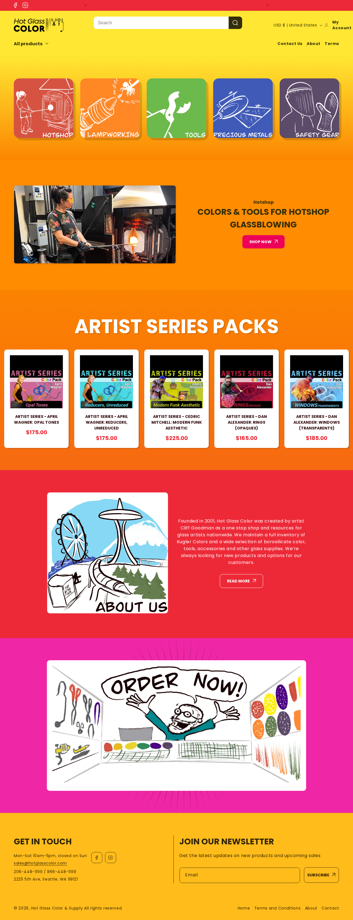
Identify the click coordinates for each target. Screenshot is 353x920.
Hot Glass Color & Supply (57, 908)
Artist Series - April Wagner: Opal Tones (36, 419)
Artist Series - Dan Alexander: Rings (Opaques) (246, 422)
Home (244, 908)
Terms (332, 43)
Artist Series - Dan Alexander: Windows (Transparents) (316, 422)
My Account (341, 25)
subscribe (318, 875)
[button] (35, 44)
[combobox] (161, 23)
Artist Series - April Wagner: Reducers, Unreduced (106, 422)
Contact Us (290, 43)
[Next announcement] (267, 5)
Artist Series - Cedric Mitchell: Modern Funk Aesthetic (176, 422)
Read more (238, 581)
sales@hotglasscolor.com (40, 863)
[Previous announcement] (85, 5)
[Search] (235, 23)
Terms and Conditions (277, 908)
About (313, 43)
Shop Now (260, 242)
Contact (330, 908)
